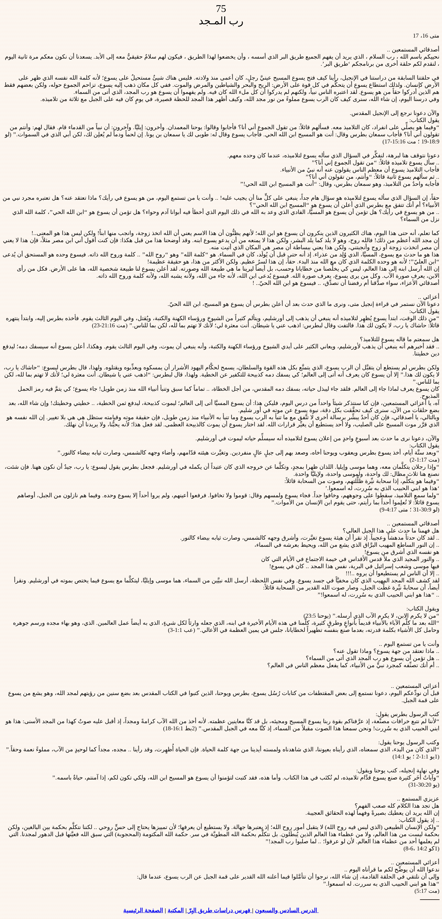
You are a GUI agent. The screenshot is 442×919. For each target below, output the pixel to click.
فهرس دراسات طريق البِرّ (219, 910)
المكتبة (176, 910)
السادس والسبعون (277, 910)
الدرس (308, 910)
